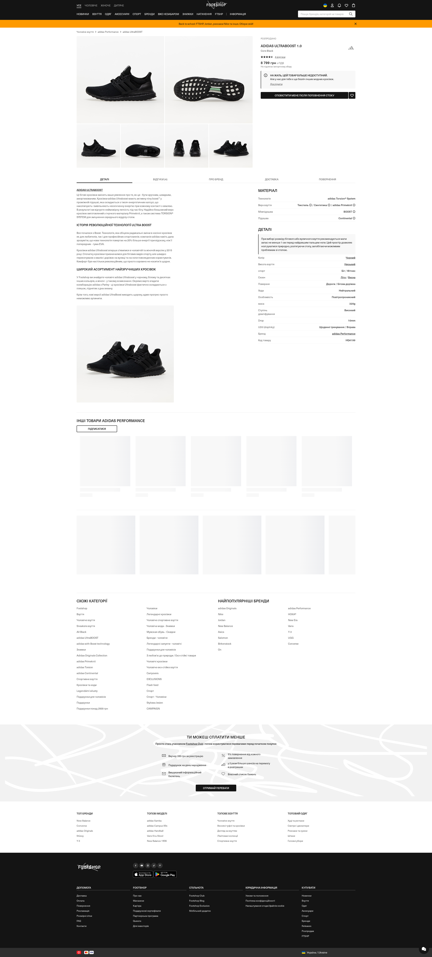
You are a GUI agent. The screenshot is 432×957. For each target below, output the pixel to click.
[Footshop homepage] (216, 5)
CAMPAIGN (153, 708)
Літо (343, 277)
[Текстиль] (310, 205)
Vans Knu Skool (155, 835)
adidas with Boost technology (93, 643)
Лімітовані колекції (227, 835)
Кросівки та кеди (87, 685)
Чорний (350, 257)
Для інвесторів (141, 926)
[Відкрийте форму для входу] (332, 5)
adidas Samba (154, 820)
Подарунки (83, 702)
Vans (290, 626)
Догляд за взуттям (227, 830)
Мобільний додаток (200, 910)
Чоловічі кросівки (157, 661)
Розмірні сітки (84, 915)
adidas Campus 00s (157, 825)
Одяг (108, 14)
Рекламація (83, 910)
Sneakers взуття (86, 626)
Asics (221, 632)
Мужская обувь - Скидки (161, 632)
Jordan (221, 620)
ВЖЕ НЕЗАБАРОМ (168, 14)
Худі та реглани (296, 820)
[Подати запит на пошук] (351, 14)
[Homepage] (103, 867)
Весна (351, 277)
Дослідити (276, 84)
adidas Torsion (85, 667)
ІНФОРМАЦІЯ (238, 14)
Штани (291, 835)
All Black (81, 632)
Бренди (149, 14)
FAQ (79, 920)
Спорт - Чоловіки (156, 696)
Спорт (137, 14)
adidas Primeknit (86, 661)
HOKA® (292, 614)
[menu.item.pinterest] (160, 865)
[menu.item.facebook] (135, 865)
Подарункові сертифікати (147, 910)
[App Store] (143, 874)
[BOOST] (354, 211)
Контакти (82, 926)
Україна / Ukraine (317, 952)
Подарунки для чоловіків (91, 696)
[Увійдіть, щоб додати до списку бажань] (352, 95)
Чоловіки (152, 608)
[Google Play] (165, 874)
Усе (79, 5)
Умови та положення (257, 895)
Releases (306, 926)
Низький (349, 264)
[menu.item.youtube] (141, 865)
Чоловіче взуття (86, 620)
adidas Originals (227, 608)
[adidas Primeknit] (354, 205)
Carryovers (152, 673)
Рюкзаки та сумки (297, 830)
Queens (137, 920)
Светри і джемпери (298, 825)
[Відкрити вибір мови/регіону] (325, 5)
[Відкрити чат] (424, 949)
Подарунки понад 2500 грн (92, 708)
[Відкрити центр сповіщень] (339, 5)
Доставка (82, 895)
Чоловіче (91, 5)
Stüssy (80, 835)
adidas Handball (155, 830)
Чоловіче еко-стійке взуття (162, 667)
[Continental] (354, 218)
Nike (220, 614)
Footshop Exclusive (199, 905)
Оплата (80, 900)
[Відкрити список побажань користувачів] (346, 5)
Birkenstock (224, 643)
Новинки (83, 14)
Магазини (138, 900)
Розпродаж (308, 931)
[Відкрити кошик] (353, 5)
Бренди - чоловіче (157, 637)
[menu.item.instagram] (148, 865)
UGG (291, 637)
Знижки (187, 14)
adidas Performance (343, 333)
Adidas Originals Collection (92, 655)
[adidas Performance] (351, 48)
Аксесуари (122, 14)
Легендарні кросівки (159, 614)
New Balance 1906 (157, 840)
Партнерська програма (145, 915)
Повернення (83, 905)
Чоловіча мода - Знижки (161, 626)
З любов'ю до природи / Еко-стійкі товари (171, 655)
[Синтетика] (329, 205)
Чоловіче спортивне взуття (162, 620)
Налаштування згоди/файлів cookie (265, 905)
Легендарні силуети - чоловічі (164, 643)
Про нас (137, 895)
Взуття (97, 14)
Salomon (223, 637)
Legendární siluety (87, 690)
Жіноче (106, 5)
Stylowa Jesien (155, 702)
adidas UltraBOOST (90, 190)
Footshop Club (194, 743)
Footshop (82, 608)
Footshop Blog (196, 900)
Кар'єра (137, 905)
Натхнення (204, 14)
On (219, 649)
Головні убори (295, 840)
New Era (293, 620)
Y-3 (290, 632)
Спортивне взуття (87, 679)
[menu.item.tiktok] (154, 865)
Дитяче (119, 5)
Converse (293, 643)
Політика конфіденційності (260, 900)
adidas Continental (87, 673)
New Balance (225, 626)
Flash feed (152, 685)
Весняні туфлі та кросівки (231, 825)
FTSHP (219, 14)
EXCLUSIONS (154, 679)
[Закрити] (355, 24)
